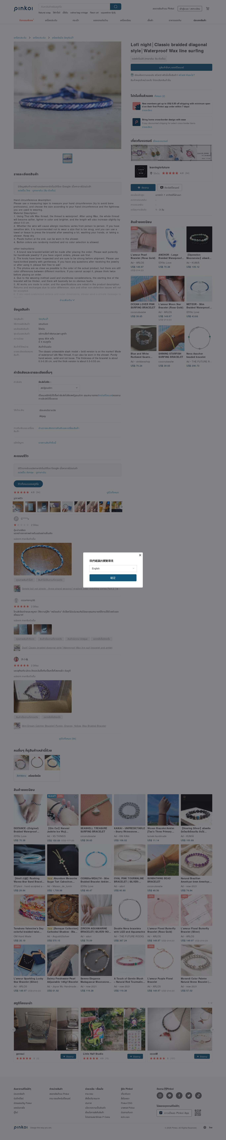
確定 (113, 578)
